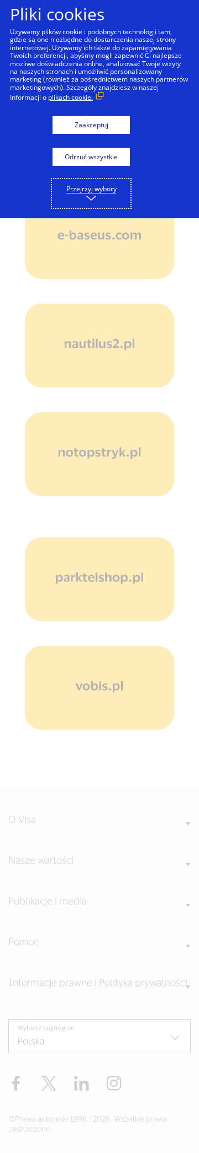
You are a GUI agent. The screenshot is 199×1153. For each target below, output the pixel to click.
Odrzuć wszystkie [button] (91, 156)
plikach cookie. (70, 97)
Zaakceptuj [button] (91, 125)
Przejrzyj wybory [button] (91, 188)
